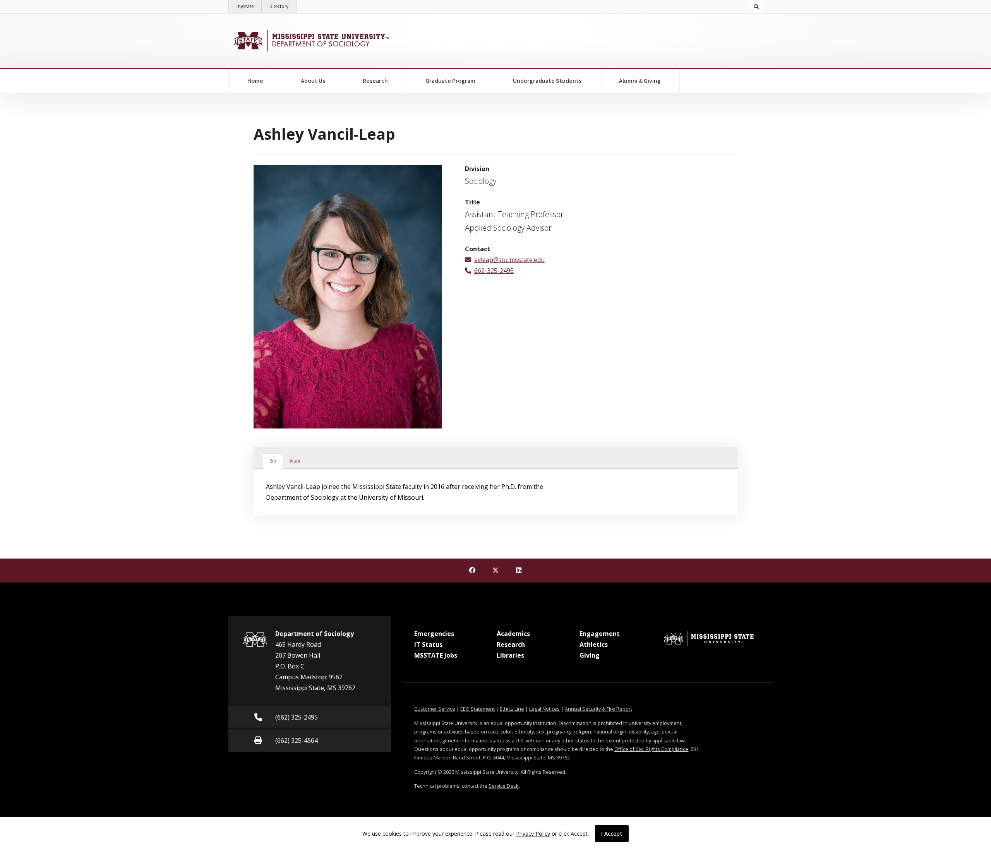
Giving (590, 655)
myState (249, 6)
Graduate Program (450, 81)
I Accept (611, 833)
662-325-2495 (494, 270)
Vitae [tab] (295, 461)
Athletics (594, 644)
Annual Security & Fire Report (598, 708)
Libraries (510, 655)
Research (375, 81)
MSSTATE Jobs (435, 655)
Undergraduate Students (547, 81)
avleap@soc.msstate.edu (509, 259)
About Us (313, 81)
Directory (283, 6)
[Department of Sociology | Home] (310, 40)
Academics (513, 633)
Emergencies (434, 633)
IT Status (428, 644)
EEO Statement (477, 708)
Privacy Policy (533, 833)
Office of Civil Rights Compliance (651, 748)
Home (255, 81)
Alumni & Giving (640, 81)
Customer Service (434, 708)
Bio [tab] (272, 461)
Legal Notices (544, 708)
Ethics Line (512, 708)
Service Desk (504, 785)
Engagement (600, 633)
